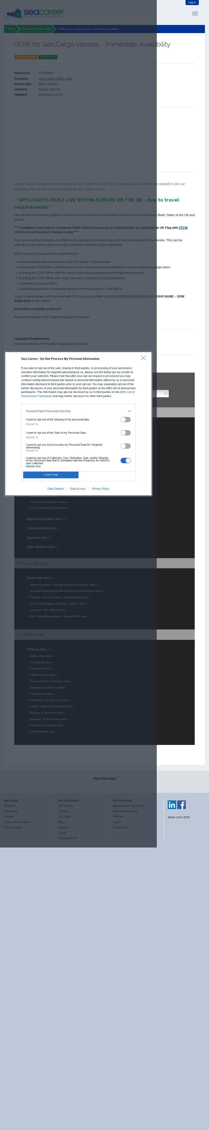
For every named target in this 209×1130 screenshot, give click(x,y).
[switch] (126, 419)
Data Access (78, 488)
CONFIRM (51, 474)
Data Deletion (55, 488)
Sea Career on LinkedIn (172, 804)
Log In (192, 2)
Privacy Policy (100, 488)
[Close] (144, 359)
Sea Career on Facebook (181, 804)
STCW (183, 228)
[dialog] (78, 424)
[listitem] (78, 411)
